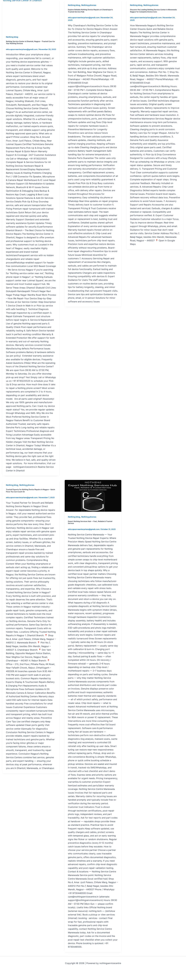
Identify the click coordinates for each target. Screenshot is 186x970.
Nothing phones (88, 5)
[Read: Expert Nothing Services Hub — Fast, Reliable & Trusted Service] (93, 496)
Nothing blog (12, 37)
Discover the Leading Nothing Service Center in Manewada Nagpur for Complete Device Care (153, 11)
